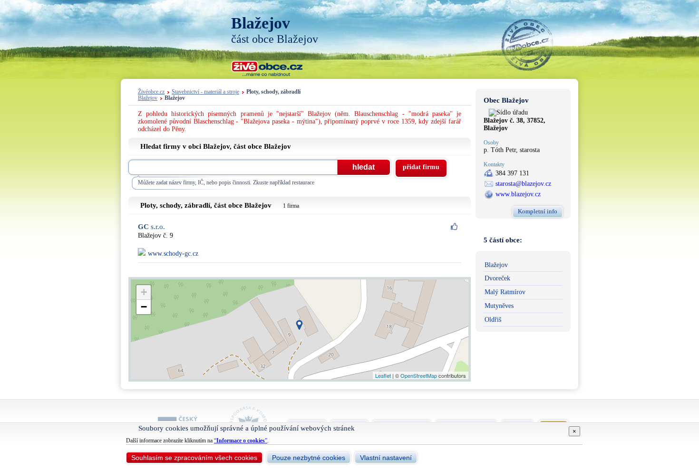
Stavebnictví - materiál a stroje (205, 92)
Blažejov (147, 98)
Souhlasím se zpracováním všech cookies (194, 457)
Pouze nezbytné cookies (308, 457)
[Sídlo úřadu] (508, 112)
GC (151, 226)
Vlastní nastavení (386, 457)
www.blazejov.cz (518, 194)
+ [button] (144, 292)
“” (240, 440)
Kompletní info (537, 211)
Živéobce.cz (151, 92)
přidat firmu (421, 167)
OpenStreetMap (418, 375)
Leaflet (383, 375)
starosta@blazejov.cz (523, 183)
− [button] (144, 307)
